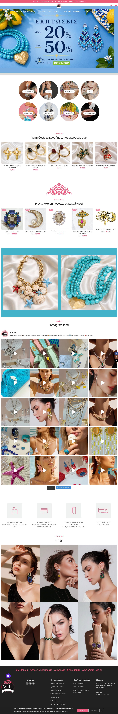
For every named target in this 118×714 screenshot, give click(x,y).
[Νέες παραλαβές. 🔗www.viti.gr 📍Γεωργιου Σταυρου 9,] (44, 383)
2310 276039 (74, 524)
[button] (8, 675)
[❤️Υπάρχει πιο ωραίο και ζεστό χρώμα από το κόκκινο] (73, 470)
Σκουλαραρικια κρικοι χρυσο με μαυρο (35, 166)
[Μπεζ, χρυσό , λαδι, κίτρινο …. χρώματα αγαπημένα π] (73, 383)
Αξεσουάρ (69, 113)
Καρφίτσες (49, 113)
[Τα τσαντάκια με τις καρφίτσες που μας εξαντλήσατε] (44, 353)
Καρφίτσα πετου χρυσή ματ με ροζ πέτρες (82, 232)
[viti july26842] (20, 573)
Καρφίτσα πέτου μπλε (12, 231)
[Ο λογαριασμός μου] (106, 5)
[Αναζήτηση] (100, 5)
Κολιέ (90, 91)
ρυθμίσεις (65, 711)
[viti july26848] (59, 631)
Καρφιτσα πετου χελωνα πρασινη (82, 165)
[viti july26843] (59, 573)
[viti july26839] (97, 631)
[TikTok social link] (33, 683)
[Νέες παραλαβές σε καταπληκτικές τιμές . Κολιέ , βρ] (73, 412)
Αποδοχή (82, 710)
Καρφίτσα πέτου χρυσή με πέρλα (35, 231)
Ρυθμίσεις (94, 710)
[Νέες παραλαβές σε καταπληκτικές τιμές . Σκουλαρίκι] (103, 470)
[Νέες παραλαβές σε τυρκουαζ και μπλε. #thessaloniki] (15, 383)
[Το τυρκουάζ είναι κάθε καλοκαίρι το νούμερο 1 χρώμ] (73, 441)
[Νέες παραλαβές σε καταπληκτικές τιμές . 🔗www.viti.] (15, 353)
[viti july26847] (20, 631)
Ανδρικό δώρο (90, 113)
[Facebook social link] (27, 683)
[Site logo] (59, 6)
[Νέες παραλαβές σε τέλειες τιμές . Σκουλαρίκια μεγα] (44, 470)
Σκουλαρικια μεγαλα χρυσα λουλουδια (12, 166)
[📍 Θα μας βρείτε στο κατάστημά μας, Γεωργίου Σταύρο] (103, 412)
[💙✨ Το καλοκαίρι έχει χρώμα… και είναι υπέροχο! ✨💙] (15, 441)
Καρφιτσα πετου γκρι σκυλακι (105, 165)
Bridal (49, 91)
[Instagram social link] (30, 683)
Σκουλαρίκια (28, 91)
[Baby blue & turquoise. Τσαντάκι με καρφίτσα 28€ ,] (73, 353)
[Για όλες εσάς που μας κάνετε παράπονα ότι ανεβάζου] (15, 412)
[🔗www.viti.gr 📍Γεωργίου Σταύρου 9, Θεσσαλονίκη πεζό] (103, 353)
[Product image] (12, 153)
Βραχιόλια (28, 113)
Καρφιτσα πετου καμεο (58, 231)
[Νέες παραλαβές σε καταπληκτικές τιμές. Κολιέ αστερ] (15, 470)
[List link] (60, 683)
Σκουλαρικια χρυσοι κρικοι (59, 165)
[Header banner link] (59, 1)
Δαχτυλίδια (69, 91)
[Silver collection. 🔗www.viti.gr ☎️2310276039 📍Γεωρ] (103, 383)
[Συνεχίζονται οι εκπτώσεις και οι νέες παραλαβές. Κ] (103, 441)
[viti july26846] (97, 573)
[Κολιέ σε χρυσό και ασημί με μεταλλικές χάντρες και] (44, 441)
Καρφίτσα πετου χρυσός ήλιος (106, 229)
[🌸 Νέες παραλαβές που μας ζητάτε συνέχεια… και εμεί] (44, 412)
